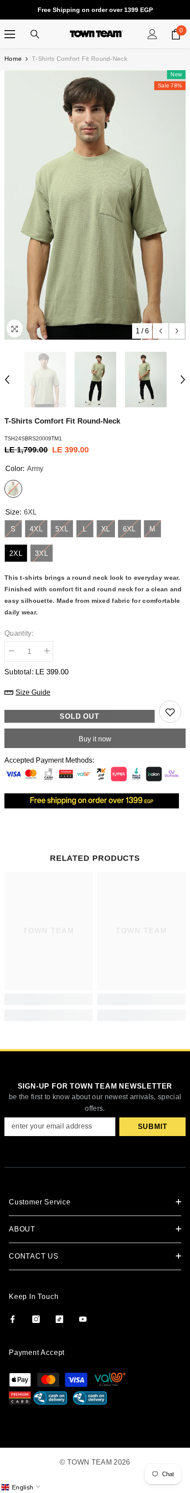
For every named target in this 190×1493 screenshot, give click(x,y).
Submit (152, 1126)
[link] (48, 999)
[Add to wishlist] (170, 712)
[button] (21, 1487)
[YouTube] (82, 1319)
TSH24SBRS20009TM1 (33, 439)
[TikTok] (59, 1319)
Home (13, 58)
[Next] (177, 331)
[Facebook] (12, 1319)
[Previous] (160, 331)
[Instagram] (36, 1319)
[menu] (9, 34)
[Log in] (152, 34)
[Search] (35, 34)
